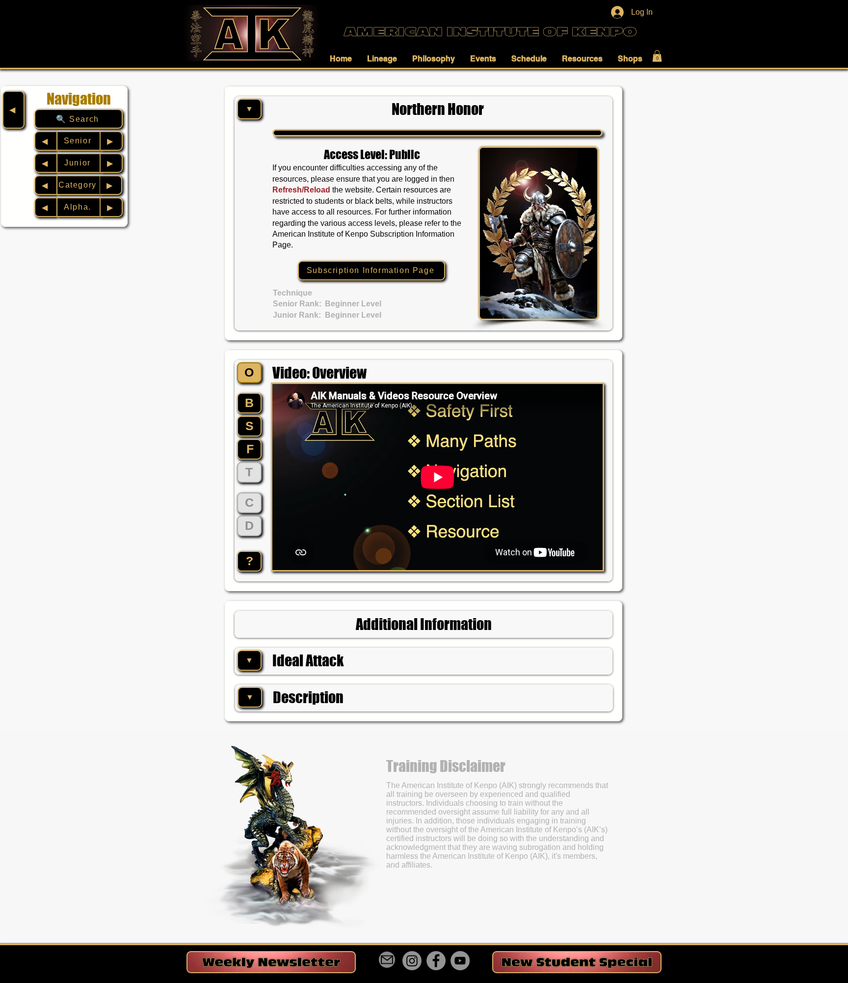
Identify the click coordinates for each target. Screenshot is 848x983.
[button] (343, 58)
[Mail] (387, 959)
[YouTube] (460, 960)
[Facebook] (436, 960)
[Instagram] (412, 960)
